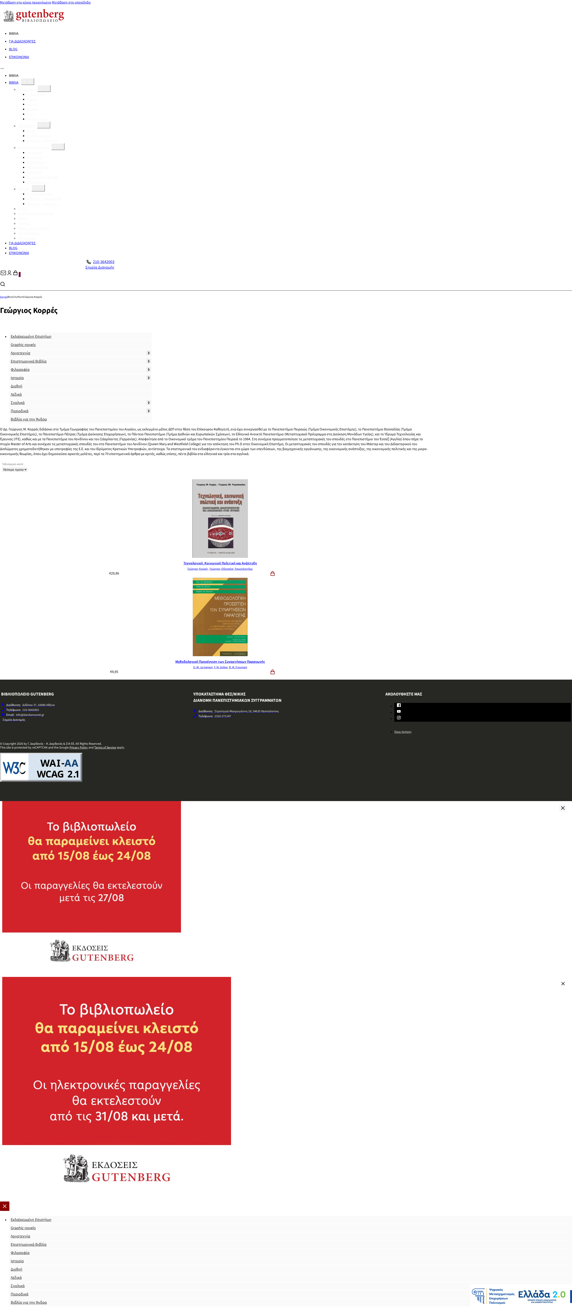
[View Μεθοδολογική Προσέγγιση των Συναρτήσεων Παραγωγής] (220, 655)
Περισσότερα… (38, 119)
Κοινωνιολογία (38, 167)
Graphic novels (23, 345)
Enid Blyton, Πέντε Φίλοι (36, 213)
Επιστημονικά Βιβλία (33, 147)
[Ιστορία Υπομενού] (38, 188)
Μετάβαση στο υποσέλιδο (71, 2)
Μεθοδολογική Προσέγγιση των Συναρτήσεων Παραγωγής (220, 661)
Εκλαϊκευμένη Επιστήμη (31, 336)
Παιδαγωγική (37, 162)
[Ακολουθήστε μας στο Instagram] (398, 718)
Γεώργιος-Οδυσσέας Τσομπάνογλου (231, 569)
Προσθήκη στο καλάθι (272, 573)
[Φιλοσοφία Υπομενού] (43, 124)
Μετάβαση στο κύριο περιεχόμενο (25, 2)
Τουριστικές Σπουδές (42, 177)
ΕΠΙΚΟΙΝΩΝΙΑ (19, 57)
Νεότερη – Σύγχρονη (42, 140)
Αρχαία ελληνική (39, 135)
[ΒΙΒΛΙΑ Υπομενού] (27, 81)
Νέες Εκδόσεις (28, 233)
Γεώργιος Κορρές (197, 569)
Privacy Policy (78, 747)
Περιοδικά (19, 411)
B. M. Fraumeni (238, 667)
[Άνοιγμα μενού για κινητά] (2, 68)
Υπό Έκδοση (27, 238)
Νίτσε (31, 130)
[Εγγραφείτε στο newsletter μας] (3, 274)
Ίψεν (30, 114)
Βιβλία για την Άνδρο (33, 228)
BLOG (13, 49)
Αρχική (4, 297)
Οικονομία (35, 152)
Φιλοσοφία (26, 125)
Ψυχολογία (35, 157)
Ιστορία (23, 189)
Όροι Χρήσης (403, 732)
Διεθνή (23, 208)
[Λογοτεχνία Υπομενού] (44, 88)
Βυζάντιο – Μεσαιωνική (44, 198)
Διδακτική (34, 172)
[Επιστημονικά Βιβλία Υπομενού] (58, 146)
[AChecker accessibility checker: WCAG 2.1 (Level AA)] (41, 780)
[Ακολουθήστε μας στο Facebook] (398, 706)
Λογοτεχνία (26, 89)
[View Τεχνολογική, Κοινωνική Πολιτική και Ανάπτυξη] (220, 556)
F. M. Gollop (221, 667)
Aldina (31, 99)
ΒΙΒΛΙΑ (14, 82)
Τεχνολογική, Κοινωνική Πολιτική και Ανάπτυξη (220, 563)
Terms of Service (105, 747)
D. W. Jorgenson (203, 667)
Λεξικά (22, 218)
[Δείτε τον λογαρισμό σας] (9, 274)
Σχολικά (24, 223)
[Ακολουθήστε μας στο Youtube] (398, 712)
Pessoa (32, 104)
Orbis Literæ (36, 94)
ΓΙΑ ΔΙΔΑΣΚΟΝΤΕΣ (22, 41)
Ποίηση (32, 109)
